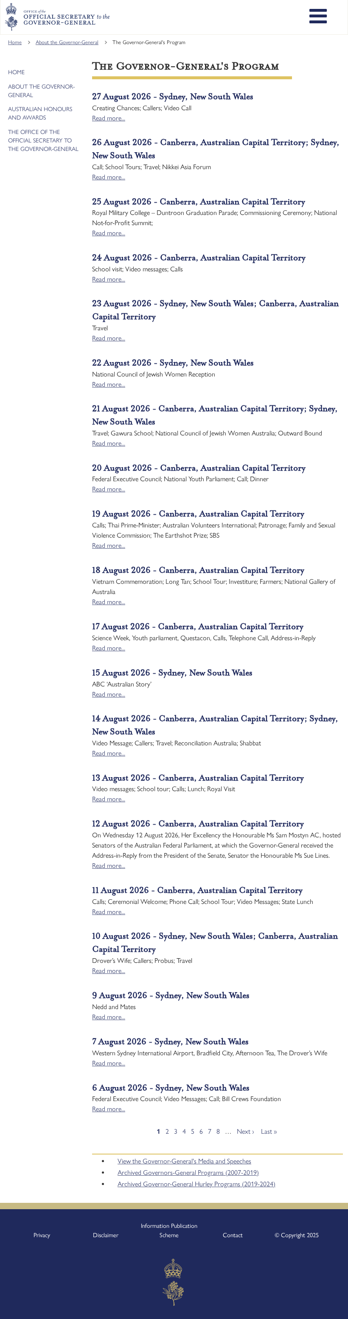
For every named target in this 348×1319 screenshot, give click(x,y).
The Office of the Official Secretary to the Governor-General (43, 140)
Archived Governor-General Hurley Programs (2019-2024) (196, 1184)
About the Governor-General (67, 42)
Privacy (42, 1235)
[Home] (57, 17)
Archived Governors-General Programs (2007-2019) (188, 1172)
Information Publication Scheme (169, 1230)
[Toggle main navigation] (318, 17)
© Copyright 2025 (297, 1235)
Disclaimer (105, 1235)
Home (15, 42)
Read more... (108, 118)
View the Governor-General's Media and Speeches (184, 1161)
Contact (233, 1235)
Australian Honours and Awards (40, 113)
